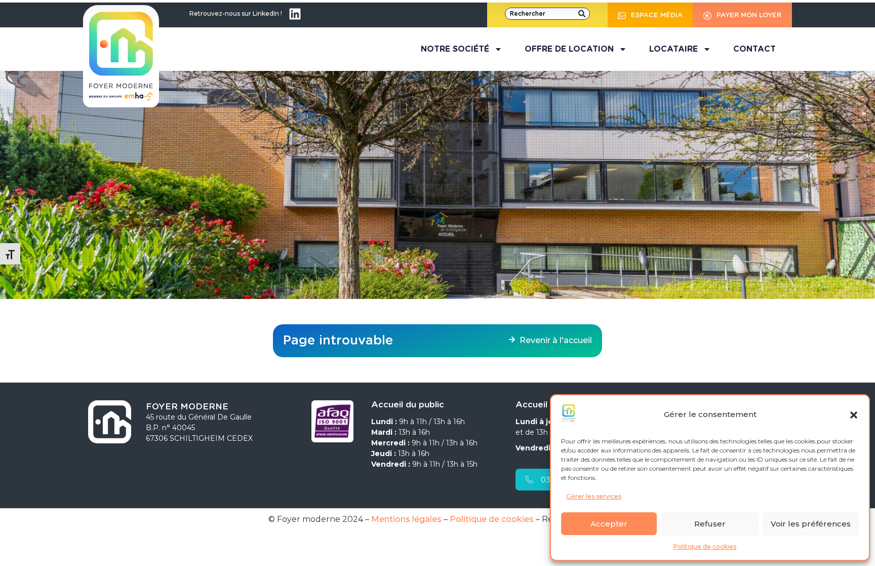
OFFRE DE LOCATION (569, 49)
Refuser (710, 524)
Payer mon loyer (749, 15)
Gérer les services (593, 496)
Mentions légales (406, 519)
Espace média (657, 15)
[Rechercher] (581, 14)
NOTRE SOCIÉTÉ (455, 49)
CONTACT (754, 49)
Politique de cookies (704, 546)
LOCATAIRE (673, 49)
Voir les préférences (811, 524)
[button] (854, 415)
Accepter (608, 524)
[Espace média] (622, 14)
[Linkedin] (294, 13)
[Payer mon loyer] (707, 14)
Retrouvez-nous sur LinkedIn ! (235, 13)
